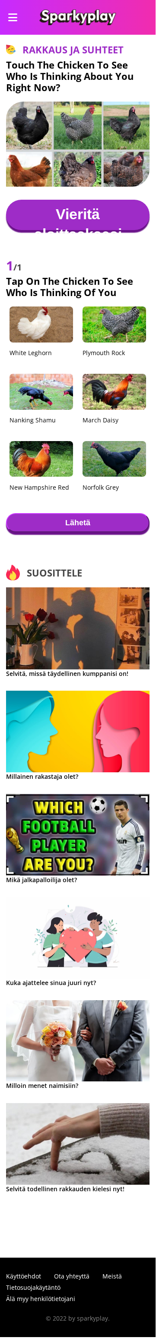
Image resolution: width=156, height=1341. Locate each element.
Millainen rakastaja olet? (42, 776)
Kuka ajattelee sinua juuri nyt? (51, 983)
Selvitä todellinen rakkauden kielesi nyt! (65, 1189)
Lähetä (77, 522)
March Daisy (100, 420)
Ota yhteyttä (71, 1276)
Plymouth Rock (104, 353)
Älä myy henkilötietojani (40, 1299)
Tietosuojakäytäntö (33, 1287)
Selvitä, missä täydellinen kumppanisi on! (67, 673)
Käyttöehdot (23, 1276)
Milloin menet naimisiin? (42, 1085)
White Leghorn (31, 353)
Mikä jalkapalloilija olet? (41, 880)
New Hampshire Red (39, 487)
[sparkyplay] (77, 17)
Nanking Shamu (33, 420)
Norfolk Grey (101, 487)
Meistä (112, 1276)
